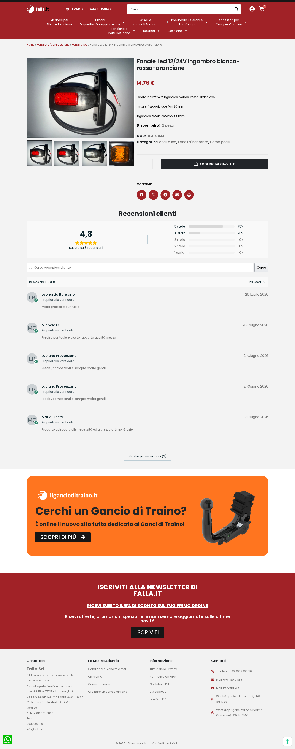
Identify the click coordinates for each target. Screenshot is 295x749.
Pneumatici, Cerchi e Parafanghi (187, 22)
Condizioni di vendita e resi (107, 669)
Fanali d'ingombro (193, 141)
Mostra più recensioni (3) (148, 456)
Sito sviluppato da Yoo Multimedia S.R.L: (153, 743)
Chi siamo (95, 677)
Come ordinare (99, 684)
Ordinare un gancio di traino (108, 692)
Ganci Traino (99, 9)
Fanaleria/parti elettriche (53, 44)
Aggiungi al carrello (218, 164)
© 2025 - (122, 743)
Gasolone (175, 31)
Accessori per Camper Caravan (229, 22)
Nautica (149, 31)
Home (30, 44)
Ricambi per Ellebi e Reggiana (59, 22)
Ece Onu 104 (158, 699)
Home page (220, 141)
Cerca (261, 267)
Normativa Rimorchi (163, 677)
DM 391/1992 (158, 692)
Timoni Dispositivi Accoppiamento (100, 22)
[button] (27, 98)
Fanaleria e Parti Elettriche (119, 31)
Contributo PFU (160, 684)
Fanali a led (79, 44)
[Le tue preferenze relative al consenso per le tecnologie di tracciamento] (287, 741)
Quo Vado (74, 9)
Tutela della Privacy (163, 669)
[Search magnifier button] (236, 9)
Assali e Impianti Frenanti (145, 22)
